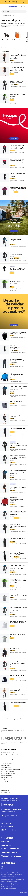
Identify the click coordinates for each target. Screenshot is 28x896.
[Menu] (3, 6)
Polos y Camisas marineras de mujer (10, 788)
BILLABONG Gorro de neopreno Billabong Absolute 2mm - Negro (18, 333)
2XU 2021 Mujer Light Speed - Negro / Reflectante (17, 689)
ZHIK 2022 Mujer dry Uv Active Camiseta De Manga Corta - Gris (18, 594)
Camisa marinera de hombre (8, 773)
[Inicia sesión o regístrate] (21, 6)
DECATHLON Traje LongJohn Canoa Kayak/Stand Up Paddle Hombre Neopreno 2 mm (18, 69)
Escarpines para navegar (7, 752)
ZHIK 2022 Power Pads (16, 401)
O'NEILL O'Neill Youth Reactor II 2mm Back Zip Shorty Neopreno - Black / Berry (18, 189)
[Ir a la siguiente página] (19, 719)
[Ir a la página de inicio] (12, 6)
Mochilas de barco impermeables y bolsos (12, 759)
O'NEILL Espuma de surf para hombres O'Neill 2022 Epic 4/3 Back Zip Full (18, 457)
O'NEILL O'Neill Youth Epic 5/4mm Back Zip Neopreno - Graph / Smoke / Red (18, 663)
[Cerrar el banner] (25, 2)
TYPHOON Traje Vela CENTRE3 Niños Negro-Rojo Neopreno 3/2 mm (17, 270)
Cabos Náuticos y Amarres (8, 781)
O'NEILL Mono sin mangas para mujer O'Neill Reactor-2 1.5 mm (18, 703)
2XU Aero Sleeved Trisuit (16, 648)
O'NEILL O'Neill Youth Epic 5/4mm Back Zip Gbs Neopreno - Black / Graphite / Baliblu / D (18, 609)
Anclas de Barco (5, 792)
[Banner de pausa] (23, 2)
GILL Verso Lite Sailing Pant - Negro (17, 539)
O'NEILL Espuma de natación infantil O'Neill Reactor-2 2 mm (18, 579)
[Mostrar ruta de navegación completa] (2, 15)
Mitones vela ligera (6, 39)
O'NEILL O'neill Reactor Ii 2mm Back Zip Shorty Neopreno (18, 280)
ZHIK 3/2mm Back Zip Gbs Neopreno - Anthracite (16, 82)
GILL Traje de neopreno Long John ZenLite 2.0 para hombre (17, 429)
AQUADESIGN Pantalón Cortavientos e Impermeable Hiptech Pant (17, 361)
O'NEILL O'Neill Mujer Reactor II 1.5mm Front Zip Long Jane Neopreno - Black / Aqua (18, 553)
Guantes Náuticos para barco (9, 779)
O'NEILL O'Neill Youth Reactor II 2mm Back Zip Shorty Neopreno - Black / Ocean (18, 472)
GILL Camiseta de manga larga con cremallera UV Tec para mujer (18, 623)
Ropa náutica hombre (6, 761)
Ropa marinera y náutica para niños (10, 754)
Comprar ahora (14, 138)
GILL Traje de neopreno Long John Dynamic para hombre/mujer (17, 347)
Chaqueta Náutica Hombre (8, 771)
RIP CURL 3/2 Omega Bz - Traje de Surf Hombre (18, 415)
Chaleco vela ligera (17, 39)
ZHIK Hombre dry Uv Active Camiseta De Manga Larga (17, 676)
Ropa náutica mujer (6, 777)
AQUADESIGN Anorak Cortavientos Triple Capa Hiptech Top (16, 374)
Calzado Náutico (5, 756)
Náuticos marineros (6, 775)
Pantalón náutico (5, 765)
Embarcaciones (5, 790)
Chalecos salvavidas (6, 763)
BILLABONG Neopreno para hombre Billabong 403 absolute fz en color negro (18, 487)
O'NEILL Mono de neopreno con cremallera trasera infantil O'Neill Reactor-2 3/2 (18, 239)
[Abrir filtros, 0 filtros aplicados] (3, 47)
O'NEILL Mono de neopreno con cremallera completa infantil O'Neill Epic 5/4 (18, 513)
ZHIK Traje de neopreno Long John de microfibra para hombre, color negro (18, 175)
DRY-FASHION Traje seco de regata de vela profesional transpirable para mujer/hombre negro (18, 161)
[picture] (4, 58)
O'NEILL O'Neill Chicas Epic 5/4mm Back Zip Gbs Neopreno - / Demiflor (18, 526)
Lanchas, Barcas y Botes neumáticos (10, 769)
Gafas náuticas (5, 784)
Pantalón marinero (6, 786)
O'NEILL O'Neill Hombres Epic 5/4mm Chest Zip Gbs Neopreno (18, 444)
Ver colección (14, 230)
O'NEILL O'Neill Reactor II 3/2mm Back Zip (18, 95)
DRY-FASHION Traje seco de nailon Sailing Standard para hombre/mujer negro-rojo (17, 147)
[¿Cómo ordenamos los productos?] (2, 51)
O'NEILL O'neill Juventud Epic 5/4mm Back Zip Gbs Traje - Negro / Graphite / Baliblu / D (17, 567)
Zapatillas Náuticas (6, 767)
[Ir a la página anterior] (9, 719)
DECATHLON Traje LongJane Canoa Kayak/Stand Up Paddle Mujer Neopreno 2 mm (18, 55)
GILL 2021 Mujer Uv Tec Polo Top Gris (18, 635)
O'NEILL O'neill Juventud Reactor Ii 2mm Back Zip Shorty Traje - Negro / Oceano (18, 388)
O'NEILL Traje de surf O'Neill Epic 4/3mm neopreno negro (18, 253)
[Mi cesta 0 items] (25, 6)
